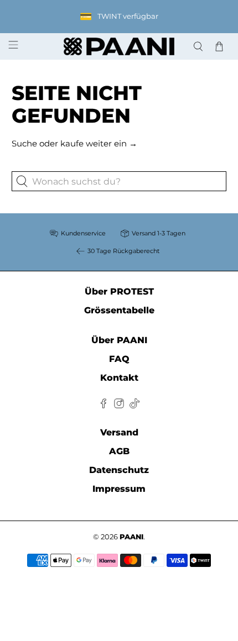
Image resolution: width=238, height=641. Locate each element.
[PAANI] (119, 47)
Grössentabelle (119, 310)
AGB (119, 451)
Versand (119, 432)
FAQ (119, 359)
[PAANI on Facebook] (103, 405)
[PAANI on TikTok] (134, 405)
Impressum (119, 489)
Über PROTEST (119, 291)
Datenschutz (119, 470)
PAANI (131, 537)
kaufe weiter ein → (98, 143)
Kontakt (119, 377)
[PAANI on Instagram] (119, 405)
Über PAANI (119, 340)
